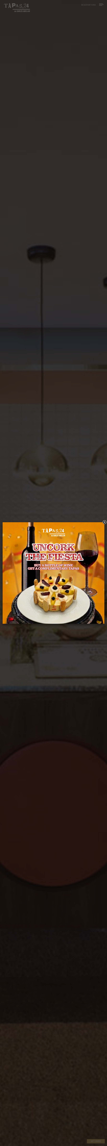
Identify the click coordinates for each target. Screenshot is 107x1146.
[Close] (104, 522)
